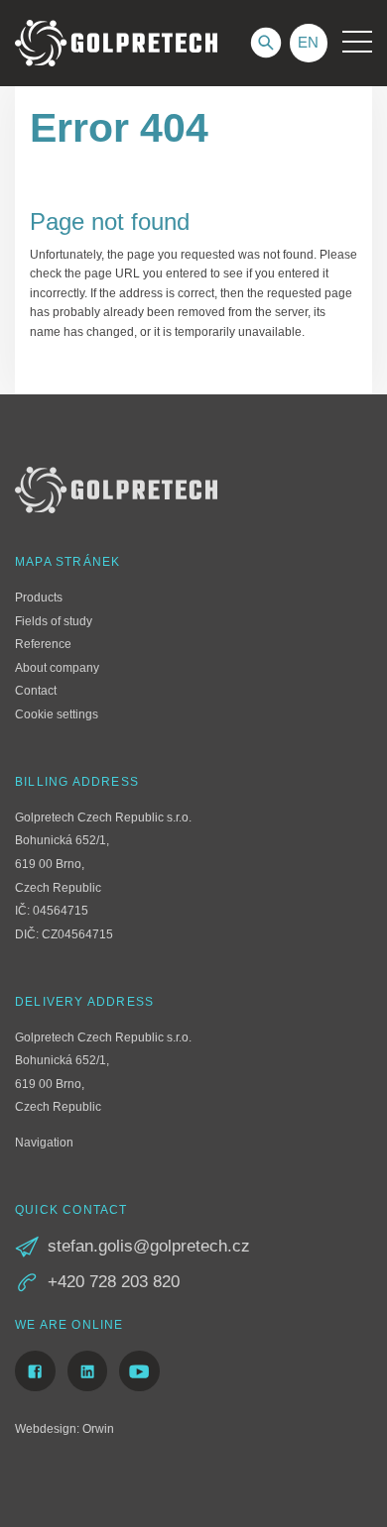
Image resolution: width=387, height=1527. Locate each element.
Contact (36, 691)
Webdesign (45, 1429)
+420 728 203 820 (114, 1281)
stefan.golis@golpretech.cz (149, 1246)
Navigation (44, 1142)
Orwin (98, 1429)
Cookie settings (56, 714)
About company (57, 668)
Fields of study (53, 621)
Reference (43, 644)
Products (39, 597)
